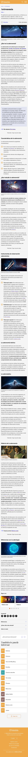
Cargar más (15, 716)
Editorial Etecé (18, 752)
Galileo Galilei (14, 291)
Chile (24, 298)
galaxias (24, 48)
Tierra (5, 496)
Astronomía (7, 6)
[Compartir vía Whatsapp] (13, 616)
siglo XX (20, 520)
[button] (9, 608)
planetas (17, 48)
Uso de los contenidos (14, 745)
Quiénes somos (14, 741)
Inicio (2, 6)
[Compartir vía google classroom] (11, 616)
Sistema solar (5, 604)
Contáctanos (14, 747)
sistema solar (17, 339)
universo (13, 229)
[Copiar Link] (16, 616)
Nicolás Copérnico (19, 90)
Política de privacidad (14, 743)
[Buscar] (22, 2)
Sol (19, 492)
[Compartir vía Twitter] (2, 616)
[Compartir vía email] (8, 616)
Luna (24, 572)
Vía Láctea (12, 129)
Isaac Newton (10, 510)
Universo (19, 604)
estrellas (10, 48)
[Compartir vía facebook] (5, 616)
